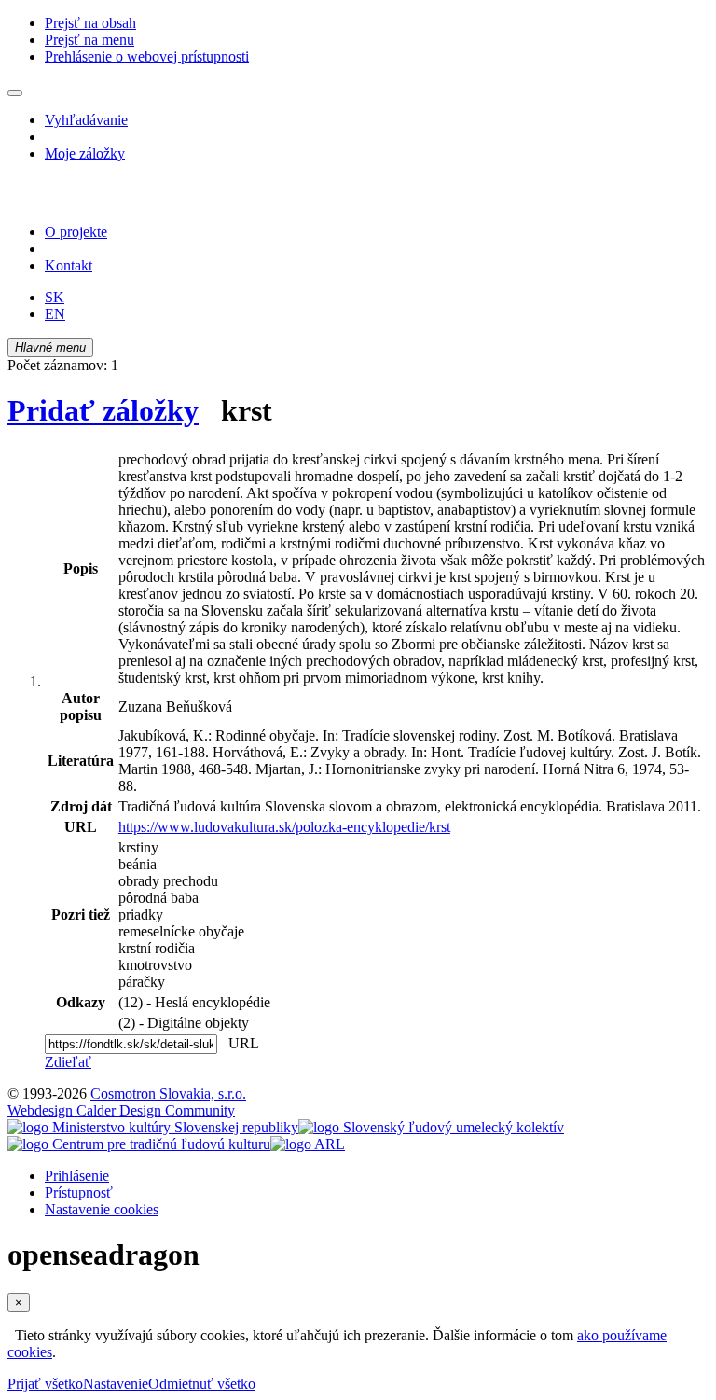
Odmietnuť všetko (201, 1384)
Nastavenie (115, 1384)
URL (239, 1043)
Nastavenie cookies (101, 1209)
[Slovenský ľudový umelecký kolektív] (431, 1127)
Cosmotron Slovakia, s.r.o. (168, 1094)
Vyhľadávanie (86, 120)
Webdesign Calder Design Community (121, 1110)
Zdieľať (68, 1062)
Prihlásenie (77, 1176)
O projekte (76, 232)
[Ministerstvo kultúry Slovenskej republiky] (152, 1127)
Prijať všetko (45, 1384)
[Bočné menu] (14, 93)
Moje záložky (85, 153)
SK (54, 297)
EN (55, 314)
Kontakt (68, 265)
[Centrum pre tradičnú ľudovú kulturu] (138, 1144)
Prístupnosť (79, 1192)
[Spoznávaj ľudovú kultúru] (124, 200)
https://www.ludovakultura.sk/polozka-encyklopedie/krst (284, 827)
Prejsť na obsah (90, 23)
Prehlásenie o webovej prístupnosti (147, 56)
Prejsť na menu (89, 40)
